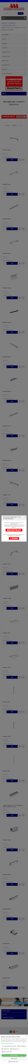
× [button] (26, 1036)
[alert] (14, 1049)
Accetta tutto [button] (14, 1055)
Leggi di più (24, 1041)
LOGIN (14, 538)
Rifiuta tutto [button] (14, 1058)
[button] (14, 1043)
